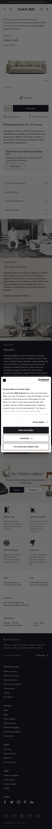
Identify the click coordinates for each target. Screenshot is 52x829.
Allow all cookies (26, 430)
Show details (38, 422)
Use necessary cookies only (26, 446)
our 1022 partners (18, 393)
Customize (24, 438)
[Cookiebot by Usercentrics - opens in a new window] (38, 380)
